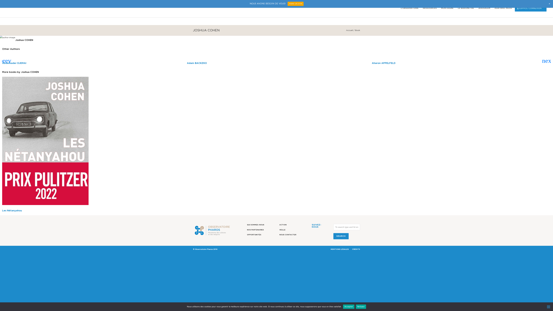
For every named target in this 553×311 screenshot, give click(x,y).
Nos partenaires (255, 230)
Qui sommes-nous (255, 225)
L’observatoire (409, 8)
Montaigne (447, 8)
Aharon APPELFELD (383, 63)
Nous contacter (287, 235)
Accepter (348, 306)
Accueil (349, 30)
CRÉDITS (356, 249)
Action (283, 225)
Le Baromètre (466, 8)
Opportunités (254, 235)
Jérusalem (484, 8)
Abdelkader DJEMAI (14, 63)
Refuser (361, 306)
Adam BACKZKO (197, 63)
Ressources (430, 8)
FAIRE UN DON (295, 4)
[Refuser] (548, 306)
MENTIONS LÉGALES (340, 249)
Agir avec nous (503, 8)
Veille (282, 230)
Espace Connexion (530, 8)
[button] (5, 61)
